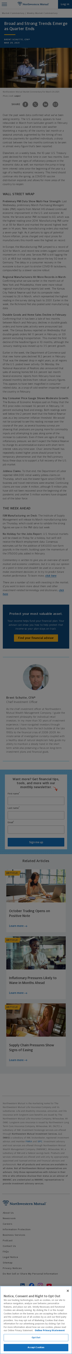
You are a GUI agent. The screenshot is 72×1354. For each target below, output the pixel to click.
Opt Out (36, 1338)
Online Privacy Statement (50, 1330)
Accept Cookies (36, 1347)
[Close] (68, 1291)
